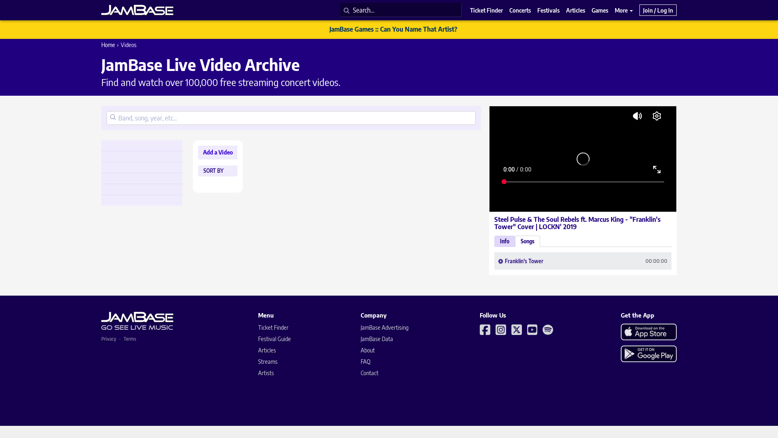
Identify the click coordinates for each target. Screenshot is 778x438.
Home (108, 44)
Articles (267, 350)
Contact (369, 372)
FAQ (365, 361)
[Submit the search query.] (113, 118)
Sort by (213, 171)
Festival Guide (274, 338)
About (368, 350)
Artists (266, 372)
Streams (268, 361)
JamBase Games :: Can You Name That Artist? (393, 29)
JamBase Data (377, 338)
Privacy (108, 339)
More (622, 10)
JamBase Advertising (384, 327)
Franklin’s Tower (524, 261)
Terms (130, 339)
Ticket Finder (273, 327)
